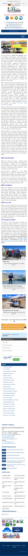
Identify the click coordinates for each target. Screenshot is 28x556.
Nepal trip (6, 261)
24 (23, 325)
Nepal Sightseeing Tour (20, 496)
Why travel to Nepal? (12, 468)
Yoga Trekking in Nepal (8, 413)
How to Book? (18, 3)
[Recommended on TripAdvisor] (16, 18)
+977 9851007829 (10, 22)
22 (19, 325)
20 (15, 325)
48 (19, 329)
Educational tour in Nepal (9, 384)
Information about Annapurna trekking (16, 458)
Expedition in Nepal (7, 377)
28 (5, 327)
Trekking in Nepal (7, 366)
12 (24, 324)
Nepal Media (23, 551)
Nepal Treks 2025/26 (19, 499)
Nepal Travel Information (9, 408)
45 (13, 329)
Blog (4, 545)
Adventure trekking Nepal (19, 478)
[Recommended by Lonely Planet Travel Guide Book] (7, 18)
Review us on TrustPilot (8, 3)
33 (15, 327)
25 (25, 325)
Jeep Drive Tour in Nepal (9, 415)
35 (19, 327)
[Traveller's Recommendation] (21, 18)
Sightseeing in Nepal (8, 373)
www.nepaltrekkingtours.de (9, 443)
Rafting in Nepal (7, 375)
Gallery (14, 547)
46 (15, 329)
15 (5, 325)
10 (20, 324)
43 (9, 329)
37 (23, 327)
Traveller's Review (6, 496)
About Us (8, 545)
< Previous (3, 324)
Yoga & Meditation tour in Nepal (10, 399)
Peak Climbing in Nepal (8, 380)
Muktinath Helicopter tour (19, 482)
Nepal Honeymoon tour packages (12, 286)
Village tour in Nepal (8, 382)
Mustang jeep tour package (11, 310)
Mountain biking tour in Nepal (10, 391)
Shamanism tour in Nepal (18, 489)
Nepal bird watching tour (9, 388)
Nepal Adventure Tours (9, 406)
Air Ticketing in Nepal (7, 498)
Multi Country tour (6, 478)
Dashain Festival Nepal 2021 (13, 455)
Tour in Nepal (6, 369)
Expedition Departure (19, 506)
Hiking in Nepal (6, 386)
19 (13, 325)
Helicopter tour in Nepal (9, 404)
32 (13, 327)
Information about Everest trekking (15, 449)
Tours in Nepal (5, 492)
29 (7, 327)
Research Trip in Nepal (8, 410)
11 (22, 324)
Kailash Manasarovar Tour (19, 493)
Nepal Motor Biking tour (8, 402)
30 (9, 327)
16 (7, 325)
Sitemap (23, 545)
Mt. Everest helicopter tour (7, 482)
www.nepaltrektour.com (8, 441)
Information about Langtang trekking (15, 452)
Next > (22, 329)
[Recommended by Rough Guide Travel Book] (12, 18)
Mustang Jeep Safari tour (19, 503)
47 (17, 329)
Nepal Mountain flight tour (9, 393)
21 (17, 325)
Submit (16, 359)
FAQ (23, 3)
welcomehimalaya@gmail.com (15, 27)
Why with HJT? (14, 31)
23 (21, 325)
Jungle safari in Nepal (7, 506)
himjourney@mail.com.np (14, 25)
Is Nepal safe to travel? (7, 502)
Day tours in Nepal (18, 485)
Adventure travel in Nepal (6, 486)
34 (17, 327)
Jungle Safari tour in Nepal (9, 371)
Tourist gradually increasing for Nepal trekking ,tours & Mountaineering (16, 461)
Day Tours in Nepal (7, 397)
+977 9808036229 (10, 24)
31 (11, 327)
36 (21, 327)
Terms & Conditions (15, 545)
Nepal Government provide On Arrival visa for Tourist (16, 465)
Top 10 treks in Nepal (19, 475)
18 (11, 325)
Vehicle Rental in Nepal (8, 395)
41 (5, 329)
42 (7, 329)
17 (9, 325)
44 (11, 329)
